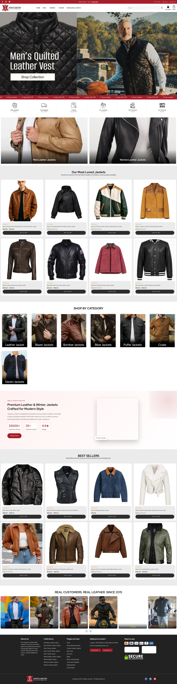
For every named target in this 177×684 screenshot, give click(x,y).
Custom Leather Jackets (74, 648)
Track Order (157, 2)
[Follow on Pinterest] (9, 2)
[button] (174, 7)
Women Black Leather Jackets (52, 656)
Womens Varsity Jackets (50, 665)
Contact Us (173, 2)
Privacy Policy (71, 668)
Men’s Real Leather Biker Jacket (11, 510)
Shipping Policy (71, 665)
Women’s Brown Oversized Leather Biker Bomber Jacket (106, 569)
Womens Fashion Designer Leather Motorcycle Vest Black (62, 510)
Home (38, 8)
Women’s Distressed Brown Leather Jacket (14, 285)
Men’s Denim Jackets (50, 648)
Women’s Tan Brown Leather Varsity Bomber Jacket (17, 569)
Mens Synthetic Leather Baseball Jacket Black (148, 285)
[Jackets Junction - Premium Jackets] (18, 8)
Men (44, 8)
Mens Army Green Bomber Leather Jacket (147, 569)
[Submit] (161, 7)
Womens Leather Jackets (51, 662)
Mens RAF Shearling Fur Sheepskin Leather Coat (60, 569)
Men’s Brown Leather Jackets (52, 645)
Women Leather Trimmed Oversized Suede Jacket (149, 226)
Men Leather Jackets (44, 159)
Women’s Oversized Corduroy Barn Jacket (102, 285)
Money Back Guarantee (73, 645)
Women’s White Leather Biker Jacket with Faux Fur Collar (151, 510)
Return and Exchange (73, 659)
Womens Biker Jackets (50, 659)
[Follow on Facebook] (2, 2)
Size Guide (70, 651)
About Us (165, 2)
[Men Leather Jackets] (44, 140)
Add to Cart (23, 232)
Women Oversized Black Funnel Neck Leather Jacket (61, 226)
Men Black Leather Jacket (51, 643)
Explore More (14, 436)
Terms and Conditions (73, 662)
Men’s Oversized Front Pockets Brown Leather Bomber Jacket (19, 226)
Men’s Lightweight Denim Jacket (100, 510)
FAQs (68, 643)
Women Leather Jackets (133, 159)
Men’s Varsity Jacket (49, 654)
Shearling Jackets (74, 8)
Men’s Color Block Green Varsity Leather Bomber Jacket (106, 226)
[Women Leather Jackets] (132, 140)
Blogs (68, 656)
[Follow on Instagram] (6, 2)
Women (52, 8)
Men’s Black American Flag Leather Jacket (58, 285)
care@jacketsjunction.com (101, 645)
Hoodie (61, 8)
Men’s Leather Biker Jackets (52, 651)
